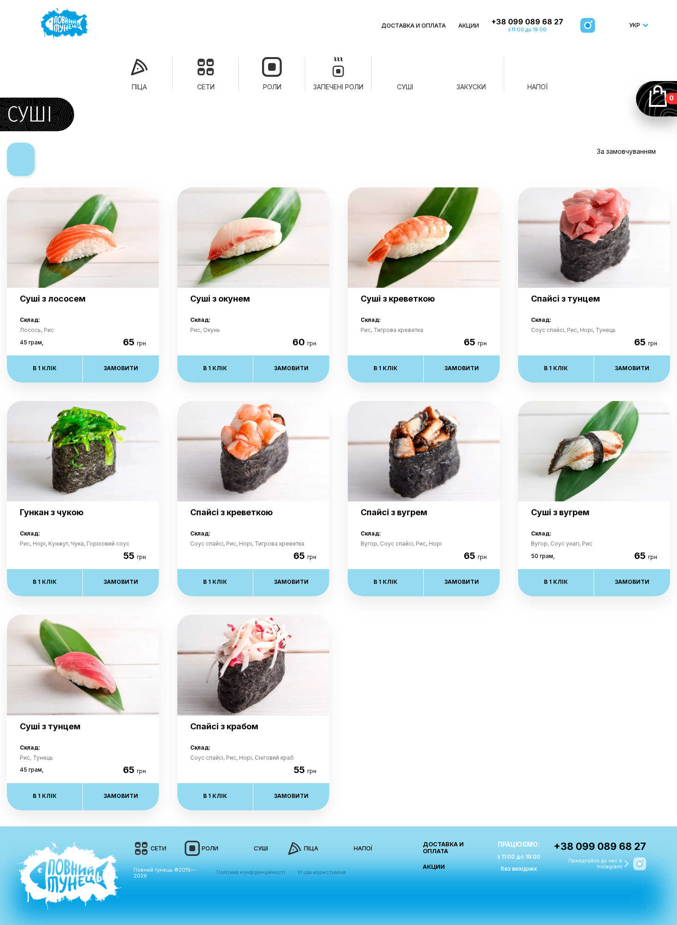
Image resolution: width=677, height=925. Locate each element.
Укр (634, 25)
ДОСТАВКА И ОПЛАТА (413, 25)
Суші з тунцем (50, 726)
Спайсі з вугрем (394, 512)
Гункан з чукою (51, 512)
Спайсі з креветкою (231, 512)
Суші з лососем (53, 298)
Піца (139, 87)
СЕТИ (158, 848)
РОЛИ (210, 848)
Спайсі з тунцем (565, 298)
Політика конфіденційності (250, 872)
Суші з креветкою (398, 298)
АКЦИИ (468, 25)
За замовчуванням (626, 151)
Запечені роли (338, 87)
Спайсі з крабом (224, 726)
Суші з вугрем (560, 512)
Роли (272, 87)
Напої (537, 87)
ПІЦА (311, 848)
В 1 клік (45, 368)
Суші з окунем (220, 298)
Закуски (471, 87)
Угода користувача (322, 872)
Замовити (121, 368)
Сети (206, 87)
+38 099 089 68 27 (527, 21)
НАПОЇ (363, 848)
